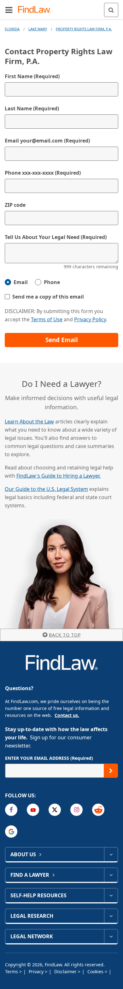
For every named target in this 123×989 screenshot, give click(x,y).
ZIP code (15, 204)
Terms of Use (46, 319)
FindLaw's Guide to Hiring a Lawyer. (58, 475)
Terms (12, 971)
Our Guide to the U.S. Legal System (46, 489)
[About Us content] (111, 854)
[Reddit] (98, 810)
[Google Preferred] (11, 831)
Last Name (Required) (32, 108)
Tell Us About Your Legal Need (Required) (56, 237)
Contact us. (67, 715)
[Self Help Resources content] (111, 895)
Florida (12, 28)
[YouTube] (33, 810)
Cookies (96, 971)
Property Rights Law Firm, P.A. (84, 28)
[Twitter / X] (55, 810)
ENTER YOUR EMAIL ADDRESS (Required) (49, 758)
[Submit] (111, 771)
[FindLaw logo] (36, 10)
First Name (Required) (32, 76)
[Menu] (9, 9)
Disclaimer (66, 971)
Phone (52, 282)
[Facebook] (11, 810)
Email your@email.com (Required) (47, 140)
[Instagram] (76, 810)
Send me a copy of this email (48, 296)
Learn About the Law (29, 421)
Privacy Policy (90, 319)
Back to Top (65, 635)
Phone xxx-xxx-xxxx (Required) (43, 172)
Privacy (37, 971)
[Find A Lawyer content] (111, 875)
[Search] (111, 10)
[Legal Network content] (111, 936)
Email (21, 282)
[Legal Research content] (111, 916)
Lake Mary (37, 28)
